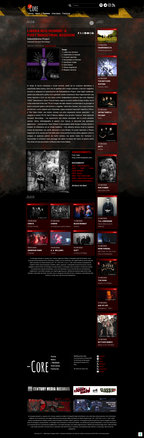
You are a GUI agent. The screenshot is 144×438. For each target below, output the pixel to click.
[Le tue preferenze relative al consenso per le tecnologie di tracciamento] (140, 434)
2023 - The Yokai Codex (81, 176)
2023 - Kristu (77, 173)
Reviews (46, 13)
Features (66, 13)
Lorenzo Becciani (50, 46)
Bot (100, 359)
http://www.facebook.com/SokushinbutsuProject (90, 158)
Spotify (102, 356)
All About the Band (79, 186)
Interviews (56, 13)
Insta (101, 361)
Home (31, 13)
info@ (101, 371)
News (37, 13)
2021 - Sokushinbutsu (80, 166)
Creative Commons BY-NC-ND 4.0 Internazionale (94, 433)
